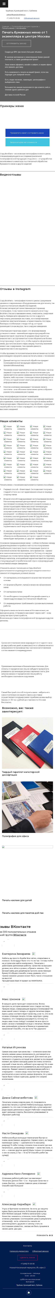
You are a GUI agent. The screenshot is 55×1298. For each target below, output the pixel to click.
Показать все (45, 1235)
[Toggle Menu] (4, 4)
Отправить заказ (16, 43)
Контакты (27, 1246)
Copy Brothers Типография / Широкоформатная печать (42, 4)
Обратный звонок (32, 18)
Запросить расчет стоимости (23, 142)
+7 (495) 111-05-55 (13, 18)
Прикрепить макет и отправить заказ (27, 133)
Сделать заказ (27, 1258)
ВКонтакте (19, 935)
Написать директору (19, 1251)
